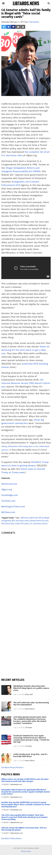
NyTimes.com (8, 512)
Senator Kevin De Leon (38, 521)
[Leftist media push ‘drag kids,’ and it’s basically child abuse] (6, 758)
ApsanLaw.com (9, 483)
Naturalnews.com (17, 822)
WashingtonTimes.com (13, 506)
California (24, 518)
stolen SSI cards (22, 523)
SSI (2, 523)
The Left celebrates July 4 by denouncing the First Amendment (31, 704)
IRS (13, 521)
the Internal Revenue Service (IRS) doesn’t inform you (25, 383)
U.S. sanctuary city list (38, 523)
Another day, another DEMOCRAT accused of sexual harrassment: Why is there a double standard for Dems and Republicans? (25, 804)
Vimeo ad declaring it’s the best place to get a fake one (25, 350)
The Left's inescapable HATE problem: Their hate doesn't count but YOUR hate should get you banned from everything (24, 817)
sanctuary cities (22, 521)
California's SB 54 (36, 518)
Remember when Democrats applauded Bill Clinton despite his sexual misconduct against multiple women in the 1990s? (25, 792)
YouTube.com (8, 500)
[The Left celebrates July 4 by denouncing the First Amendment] (6, 706)
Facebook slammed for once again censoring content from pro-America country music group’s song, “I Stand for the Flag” (31, 739)
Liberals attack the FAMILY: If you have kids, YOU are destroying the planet (24, 829)
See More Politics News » (11, 838)
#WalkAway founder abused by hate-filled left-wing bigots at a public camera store (31, 688)
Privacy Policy (26, 851)
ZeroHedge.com (9, 495)
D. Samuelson (33, 22)
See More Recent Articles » (12, 767)
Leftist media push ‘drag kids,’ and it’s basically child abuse (30, 755)
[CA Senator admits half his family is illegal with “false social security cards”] (26, 5)
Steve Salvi (9, 523)
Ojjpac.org (6, 489)
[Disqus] (26, 570)
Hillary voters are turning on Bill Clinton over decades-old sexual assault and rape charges (25, 780)
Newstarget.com (16, 784)
